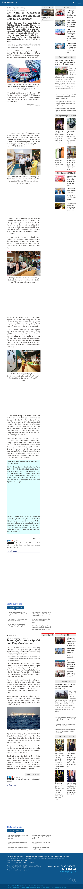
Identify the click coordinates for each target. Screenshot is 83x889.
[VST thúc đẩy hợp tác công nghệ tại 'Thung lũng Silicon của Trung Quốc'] (60, 12)
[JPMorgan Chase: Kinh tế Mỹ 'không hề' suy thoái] (60, 673)
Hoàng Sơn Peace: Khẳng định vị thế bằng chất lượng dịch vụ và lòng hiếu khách (65, 62)
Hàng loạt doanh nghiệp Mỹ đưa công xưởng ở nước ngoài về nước (41, 837)
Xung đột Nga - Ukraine (65, 736)
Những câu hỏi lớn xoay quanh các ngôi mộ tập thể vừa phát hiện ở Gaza (66, 719)
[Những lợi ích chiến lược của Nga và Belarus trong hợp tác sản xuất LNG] (60, 640)
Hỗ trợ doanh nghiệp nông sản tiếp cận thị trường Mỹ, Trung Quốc (41, 620)
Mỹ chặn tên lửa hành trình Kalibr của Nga (71, 197)
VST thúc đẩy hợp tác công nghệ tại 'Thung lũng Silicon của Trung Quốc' (71, 14)
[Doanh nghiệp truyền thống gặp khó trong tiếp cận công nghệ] (60, 23)
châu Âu (9, 781)
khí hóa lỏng (35, 779)
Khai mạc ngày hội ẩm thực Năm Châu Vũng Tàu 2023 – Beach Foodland (65, 731)
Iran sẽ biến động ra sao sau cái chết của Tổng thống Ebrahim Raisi (65, 686)
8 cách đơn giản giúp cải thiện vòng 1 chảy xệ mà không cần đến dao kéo (71, 207)
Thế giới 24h (65, 681)
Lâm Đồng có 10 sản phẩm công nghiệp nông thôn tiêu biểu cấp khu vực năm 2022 (41, 613)
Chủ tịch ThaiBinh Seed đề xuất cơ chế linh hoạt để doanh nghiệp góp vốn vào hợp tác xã (71, 35)
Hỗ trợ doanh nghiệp (17, 8)
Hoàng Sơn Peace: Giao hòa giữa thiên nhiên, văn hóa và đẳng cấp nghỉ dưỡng (65, 103)
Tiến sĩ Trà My (30, 543)
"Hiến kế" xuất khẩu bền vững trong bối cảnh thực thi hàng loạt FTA (17, 613)
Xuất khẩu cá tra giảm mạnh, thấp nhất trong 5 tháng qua (18, 619)
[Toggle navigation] (79, 3)
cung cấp (27, 779)
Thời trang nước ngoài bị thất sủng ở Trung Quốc (40, 848)
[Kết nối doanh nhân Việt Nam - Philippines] (60, 191)
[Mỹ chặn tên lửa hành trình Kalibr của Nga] (60, 198)
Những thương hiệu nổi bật (66, 116)
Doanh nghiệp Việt (66, 57)
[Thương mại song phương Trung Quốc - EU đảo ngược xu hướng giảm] (60, 663)
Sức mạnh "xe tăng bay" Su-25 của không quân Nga (24, 656)
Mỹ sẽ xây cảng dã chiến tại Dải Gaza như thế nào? (65, 725)
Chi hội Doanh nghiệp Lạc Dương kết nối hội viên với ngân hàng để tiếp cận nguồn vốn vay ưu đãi (41, 627)
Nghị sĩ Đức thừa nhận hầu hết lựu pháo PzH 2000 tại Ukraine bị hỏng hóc (18, 837)
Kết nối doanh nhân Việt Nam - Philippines (71, 190)
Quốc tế (13, 636)
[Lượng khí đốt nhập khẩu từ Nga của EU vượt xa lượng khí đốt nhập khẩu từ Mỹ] (60, 651)
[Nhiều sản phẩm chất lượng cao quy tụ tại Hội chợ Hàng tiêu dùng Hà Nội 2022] (60, 178)
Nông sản (15, 545)
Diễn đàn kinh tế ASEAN (66, 173)
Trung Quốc (19, 543)
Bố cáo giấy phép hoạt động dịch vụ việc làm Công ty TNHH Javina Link (66, 110)
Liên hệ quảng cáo (67, 871)
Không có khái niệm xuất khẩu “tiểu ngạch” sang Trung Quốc (16, 625)
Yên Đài (16, 547)
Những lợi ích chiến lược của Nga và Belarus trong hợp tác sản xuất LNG (71, 641)
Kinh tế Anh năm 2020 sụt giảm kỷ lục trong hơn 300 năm (18, 848)
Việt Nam (23, 545)
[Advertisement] (23, 200)
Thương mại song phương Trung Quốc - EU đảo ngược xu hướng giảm (71, 664)
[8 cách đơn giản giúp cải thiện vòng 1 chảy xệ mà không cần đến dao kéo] (60, 206)
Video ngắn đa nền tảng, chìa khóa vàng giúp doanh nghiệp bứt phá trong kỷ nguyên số (66, 96)
